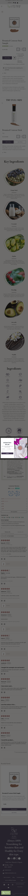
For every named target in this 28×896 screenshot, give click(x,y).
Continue (7, 453)
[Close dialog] (26, 438)
